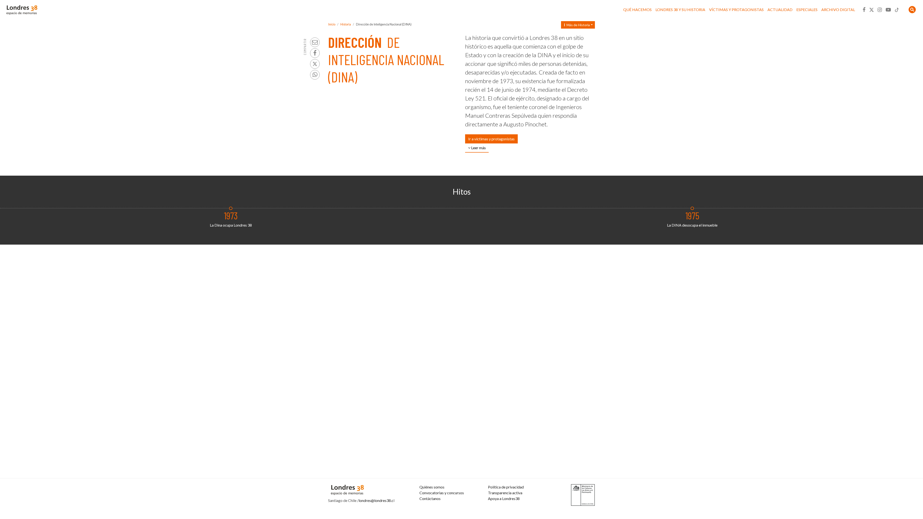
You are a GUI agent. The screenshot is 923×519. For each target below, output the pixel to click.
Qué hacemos (637, 9)
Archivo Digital (838, 9)
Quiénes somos (431, 487)
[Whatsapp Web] (315, 75)
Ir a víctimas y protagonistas (491, 138)
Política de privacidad (506, 487)
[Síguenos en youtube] (888, 9)
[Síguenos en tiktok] (897, 9)
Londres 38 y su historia (680, 9)
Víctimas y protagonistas (736, 9)
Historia (345, 24)
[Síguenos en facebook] (864, 9)
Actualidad (779, 9)
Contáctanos (430, 498)
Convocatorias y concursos (441, 492)
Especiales (806, 9)
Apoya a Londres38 (504, 498)
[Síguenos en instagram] (880, 9)
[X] (315, 64)
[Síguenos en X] (871, 9)
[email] (315, 42)
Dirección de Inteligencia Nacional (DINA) (384, 24)
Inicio (331, 24)
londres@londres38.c (376, 500)
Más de (577, 25)
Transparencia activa (505, 492)
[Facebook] (315, 53)
